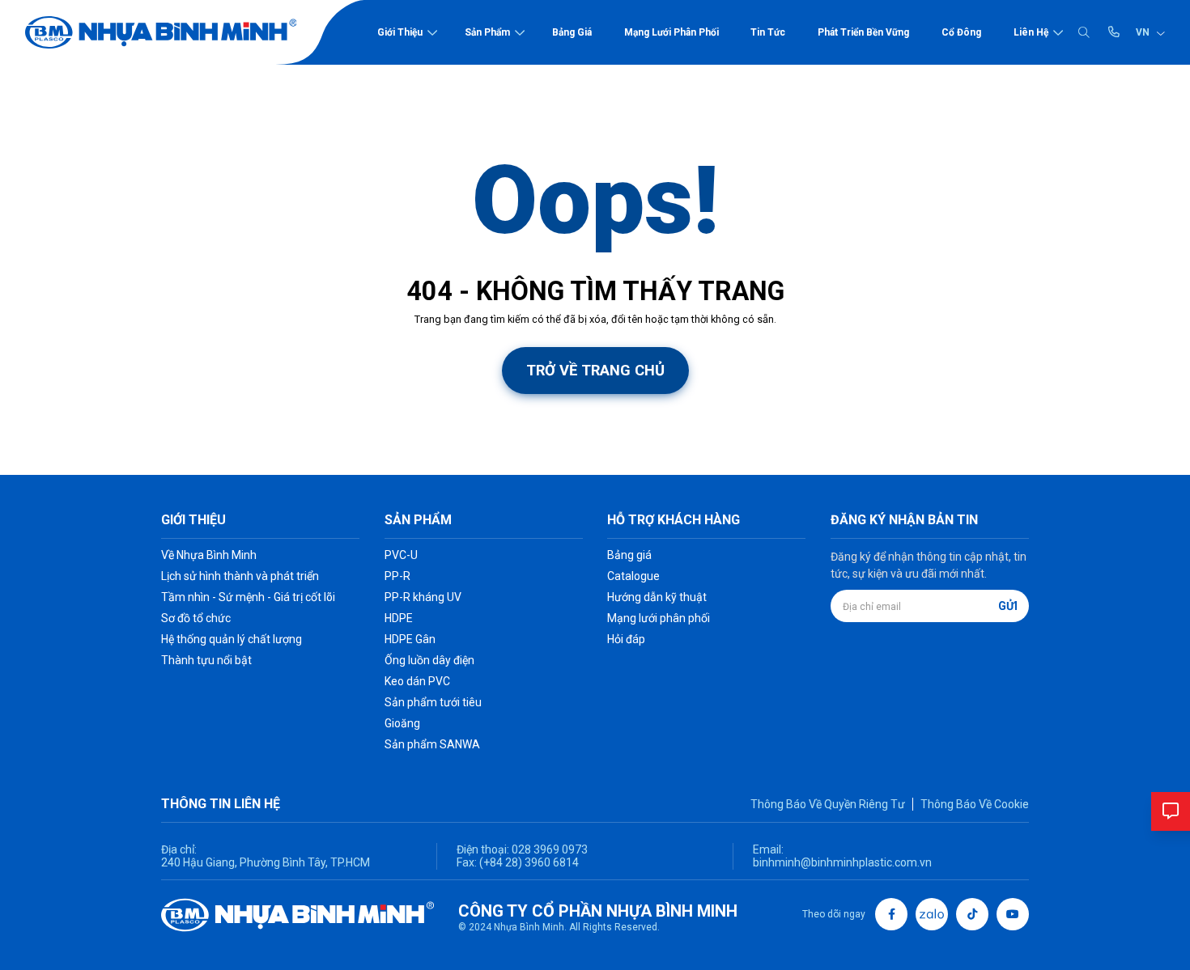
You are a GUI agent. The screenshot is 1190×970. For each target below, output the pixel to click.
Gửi (1008, 605)
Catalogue (633, 576)
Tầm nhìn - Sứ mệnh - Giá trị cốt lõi (248, 597)
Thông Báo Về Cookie (974, 804)
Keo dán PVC (417, 681)
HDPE (399, 618)
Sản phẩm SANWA (432, 744)
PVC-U (401, 555)
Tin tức (767, 32)
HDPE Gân (410, 639)
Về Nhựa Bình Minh (209, 555)
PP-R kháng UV (423, 597)
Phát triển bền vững (863, 32)
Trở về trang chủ (595, 370)
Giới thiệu (400, 32)
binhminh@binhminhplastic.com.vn (842, 862)
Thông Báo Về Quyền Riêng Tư (827, 804)
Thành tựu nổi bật (206, 660)
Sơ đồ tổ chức (196, 618)
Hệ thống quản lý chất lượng (231, 639)
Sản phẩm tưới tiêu (433, 702)
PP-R (397, 576)
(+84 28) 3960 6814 (529, 862)
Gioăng (402, 723)
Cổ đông (961, 32)
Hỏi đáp (626, 639)
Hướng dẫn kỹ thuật (657, 597)
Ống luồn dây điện (429, 660)
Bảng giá (572, 32)
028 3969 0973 (548, 849)
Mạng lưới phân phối (671, 32)
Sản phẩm (487, 32)
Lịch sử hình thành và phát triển (240, 576)
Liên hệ (1031, 32)
